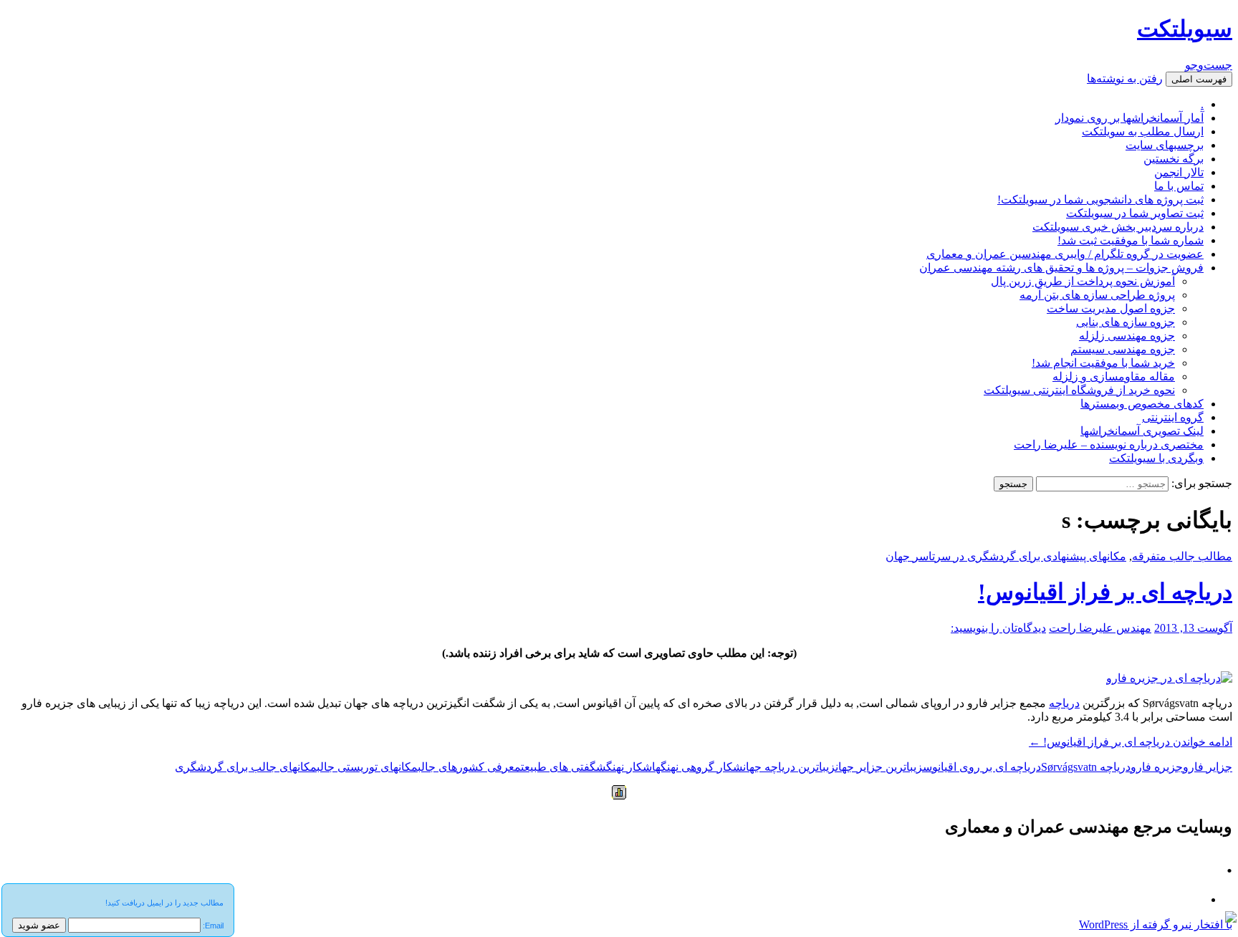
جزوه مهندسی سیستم (1122, 349)
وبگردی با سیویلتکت (1156, 458)
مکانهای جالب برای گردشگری (246, 767)
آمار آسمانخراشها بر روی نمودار (1129, 118)
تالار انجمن (1179, 172)
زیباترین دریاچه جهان (789, 767)
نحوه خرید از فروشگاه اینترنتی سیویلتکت (1079, 390)
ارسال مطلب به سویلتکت (1143, 131)
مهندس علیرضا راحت (1100, 628)
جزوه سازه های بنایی (1125, 322)
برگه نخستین (1173, 159)
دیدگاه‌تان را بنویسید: (998, 628)
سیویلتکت (1184, 29)
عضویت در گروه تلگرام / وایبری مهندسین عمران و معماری (1065, 254)
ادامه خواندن (1130, 742)
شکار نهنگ (629, 767)
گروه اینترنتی (1173, 417)
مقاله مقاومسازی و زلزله (1113, 376)
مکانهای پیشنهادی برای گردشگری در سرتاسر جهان (1006, 556)
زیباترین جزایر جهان (879, 767)
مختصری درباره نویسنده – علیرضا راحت (1109, 444)
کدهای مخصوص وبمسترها (1142, 404)
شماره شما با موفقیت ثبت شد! (1130, 240)
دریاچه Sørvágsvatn (1086, 767)
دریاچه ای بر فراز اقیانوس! (1105, 592)
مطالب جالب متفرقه (1182, 556)
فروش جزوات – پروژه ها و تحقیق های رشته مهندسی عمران (1061, 267)
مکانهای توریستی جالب (367, 767)
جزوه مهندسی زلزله (1127, 336)
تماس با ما (1179, 186)
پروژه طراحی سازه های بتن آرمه (1097, 295)
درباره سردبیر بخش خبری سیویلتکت (1118, 227)
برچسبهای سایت (1165, 145)
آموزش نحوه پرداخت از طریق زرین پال (1083, 281)
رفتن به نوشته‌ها (1125, 78)
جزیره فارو (1157, 767)
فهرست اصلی (1199, 79)
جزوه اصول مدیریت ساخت (1111, 308)
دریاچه (1064, 703)
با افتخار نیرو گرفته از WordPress (1155, 924)
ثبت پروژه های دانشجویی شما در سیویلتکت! (1100, 199)
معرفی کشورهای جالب (469, 767)
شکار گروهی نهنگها (697, 767)
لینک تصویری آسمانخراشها (1142, 431)
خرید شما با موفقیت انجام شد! (1103, 363)
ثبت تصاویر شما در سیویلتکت (1135, 213)
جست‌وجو (1208, 65)
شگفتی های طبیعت (563, 767)
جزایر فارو (1207, 767)
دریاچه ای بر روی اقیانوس (982, 767)
